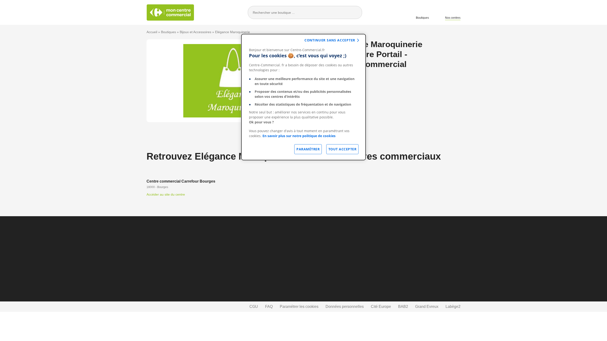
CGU (253, 307)
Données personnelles (345, 307)
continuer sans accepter (329, 40)
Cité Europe (381, 307)
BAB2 (403, 307)
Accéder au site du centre (166, 194)
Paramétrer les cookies (299, 307)
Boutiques (422, 17)
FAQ (269, 307)
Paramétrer (308, 149)
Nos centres (452, 17)
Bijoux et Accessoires (195, 32)
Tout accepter (342, 149)
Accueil (152, 32)
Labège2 (453, 307)
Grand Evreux (426, 307)
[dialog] (303, 97)
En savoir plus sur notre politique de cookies (299, 136)
